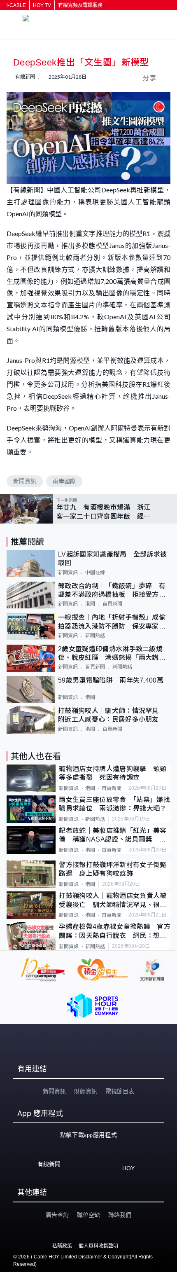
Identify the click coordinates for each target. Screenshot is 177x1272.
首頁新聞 (112, 604)
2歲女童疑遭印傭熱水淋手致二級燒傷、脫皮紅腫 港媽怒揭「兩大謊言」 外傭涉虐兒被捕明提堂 (114, 653)
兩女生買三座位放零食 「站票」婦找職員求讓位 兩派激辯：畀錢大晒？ (114, 804)
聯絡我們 (119, 1214)
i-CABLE (16, 5)
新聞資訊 (24, 481)
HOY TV (42, 5)
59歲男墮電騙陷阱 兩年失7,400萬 (110, 680)
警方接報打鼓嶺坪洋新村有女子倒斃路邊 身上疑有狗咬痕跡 (112, 869)
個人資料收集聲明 (98, 1246)
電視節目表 (119, 1091)
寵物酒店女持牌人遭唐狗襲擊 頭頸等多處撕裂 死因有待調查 (112, 773)
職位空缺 (88, 1214)
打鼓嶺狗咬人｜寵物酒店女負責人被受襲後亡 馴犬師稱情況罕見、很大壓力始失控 (112, 900)
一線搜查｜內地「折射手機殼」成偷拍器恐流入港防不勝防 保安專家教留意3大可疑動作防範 (111, 622)
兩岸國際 (64, 481)
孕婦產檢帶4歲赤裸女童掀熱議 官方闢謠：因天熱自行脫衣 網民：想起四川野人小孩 (114, 931)
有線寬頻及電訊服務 (80, 5)
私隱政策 (62, 1246)
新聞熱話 (95, 635)
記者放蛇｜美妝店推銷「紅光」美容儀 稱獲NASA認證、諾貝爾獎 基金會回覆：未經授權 (112, 835)
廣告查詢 (57, 1214)
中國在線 (95, 572)
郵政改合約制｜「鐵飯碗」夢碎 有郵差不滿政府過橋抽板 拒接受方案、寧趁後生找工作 (111, 590)
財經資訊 (85, 1091)
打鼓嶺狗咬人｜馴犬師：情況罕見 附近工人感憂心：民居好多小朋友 (111, 715)
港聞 (90, 604)
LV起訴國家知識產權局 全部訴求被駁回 (112, 558)
